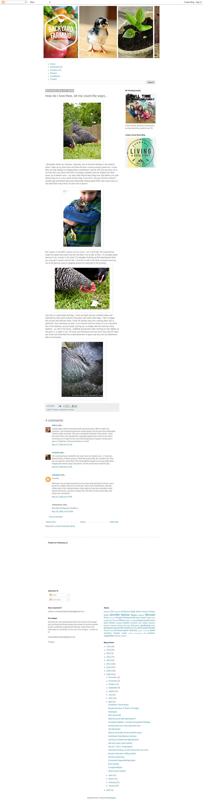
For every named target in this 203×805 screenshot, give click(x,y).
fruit (132, 625)
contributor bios (136, 623)
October (112, 684)
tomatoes (151, 633)
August (112, 691)
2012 (109, 660)
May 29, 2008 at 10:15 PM (62, 512)
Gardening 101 (56, 67)
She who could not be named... (120, 743)
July (110, 695)
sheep (130, 633)
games (137, 625)
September (113, 688)
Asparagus (112, 712)
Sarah (143, 618)
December (113, 677)
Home (52, 64)
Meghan (141, 615)
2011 (109, 664)
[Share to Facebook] (73, 406)
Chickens (55, 409)
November (113, 681)
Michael (150, 614)
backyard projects (143, 620)
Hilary (54, 425)
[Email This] (64, 406)
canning (119, 623)
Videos (121, 620)
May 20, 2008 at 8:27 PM (62, 497)
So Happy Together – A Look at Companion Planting (129, 722)
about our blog (130, 620)
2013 (109, 657)
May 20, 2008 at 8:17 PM (62, 467)
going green (64, 409)
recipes (116, 633)
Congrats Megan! (115, 767)
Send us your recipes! (117, 771)
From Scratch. (113, 764)
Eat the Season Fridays (145, 612)
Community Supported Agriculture (121, 760)
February (112, 782)
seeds (124, 633)
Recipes (53, 73)
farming (120, 625)
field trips (126, 625)
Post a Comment (55, 517)
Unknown (56, 475)
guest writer (118, 628)
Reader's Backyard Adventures (128, 618)
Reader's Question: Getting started (122, 754)
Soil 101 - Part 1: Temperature (120, 747)
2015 (109, 650)
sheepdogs (138, 633)
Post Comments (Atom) (65, 526)
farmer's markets (110, 625)
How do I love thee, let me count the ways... (125, 733)
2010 (109, 667)
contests (125, 623)
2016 (109, 646)
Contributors (55, 76)
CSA (112, 612)
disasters (151, 623)
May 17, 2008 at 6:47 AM (62, 445)
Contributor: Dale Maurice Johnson (122, 736)
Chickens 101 (55, 70)
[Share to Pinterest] (75, 406)
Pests (106, 618)
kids (153, 628)
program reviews (143, 630)
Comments (56, 600)
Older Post (114, 522)
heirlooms (128, 628)
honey (134, 628)
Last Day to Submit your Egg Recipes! (123, 740)
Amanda (55, 453)
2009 (109, 671)
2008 (109, 674)
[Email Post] (60, 406)
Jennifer (115, 614)
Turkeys (115, 620)
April (111, 775)
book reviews (109, 623)
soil (145, 633)
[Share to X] (70, 406)
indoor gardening (144, 628)
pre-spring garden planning (125, 630)
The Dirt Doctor (114, 729)
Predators (112, 618)
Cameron (117, 612)
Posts (53, 595)
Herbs (106, 615)
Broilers (106, 612)
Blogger (112, 798)
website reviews (120, 636)
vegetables (109, 635)
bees (153, 620)
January (112, 786)
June (111, 698)
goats (153, 625)
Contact (53, 79)
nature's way (108, 630)
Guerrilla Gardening (116, 757)
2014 (109, 653)
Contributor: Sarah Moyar (118, 705)
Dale (133, 611)
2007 (109, 790)
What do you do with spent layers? (122, 719)
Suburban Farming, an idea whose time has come (128, 750)
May (110, 702)
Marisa (125, 614)
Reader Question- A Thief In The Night (123, 708)
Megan (71, 409)
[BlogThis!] (67, 406)
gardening (145, 625)
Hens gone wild (114, 715)
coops (145, 623)
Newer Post (50, 522)
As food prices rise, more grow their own (124, 726)
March (111, 779)
